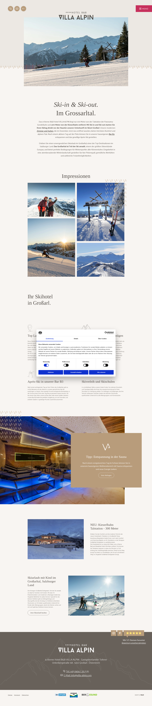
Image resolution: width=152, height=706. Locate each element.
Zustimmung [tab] (50, 338)
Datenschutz (25, 695)
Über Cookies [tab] (102, 338)
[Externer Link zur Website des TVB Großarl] (74, 695)
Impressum (17, 695)
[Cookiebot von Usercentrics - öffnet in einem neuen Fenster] (106, 332)
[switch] (66, 365)
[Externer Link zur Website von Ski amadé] (60, 695)
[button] (17, 8)
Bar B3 (112, 134)
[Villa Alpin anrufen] (10, 8)
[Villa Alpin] (76, 19)
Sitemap (10, 695)
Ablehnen (51, 372)
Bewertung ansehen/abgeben (134, 642)
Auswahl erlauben (76, 372)
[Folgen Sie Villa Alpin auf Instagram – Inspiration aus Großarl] (113, 633)
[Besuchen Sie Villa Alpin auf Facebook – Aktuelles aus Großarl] (120, 633)
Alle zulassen (101, 372)
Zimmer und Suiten (45, 131)
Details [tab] (76, 338)
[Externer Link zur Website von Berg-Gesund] (89, 695)
